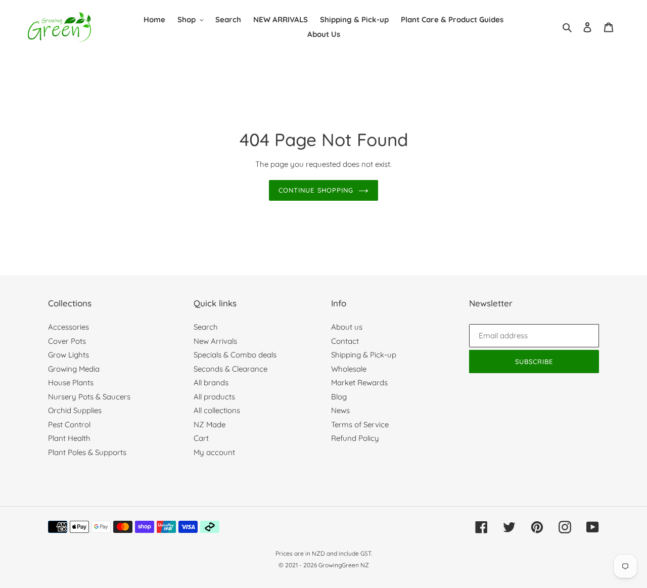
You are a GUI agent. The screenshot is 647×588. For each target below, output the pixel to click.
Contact (345, 341)
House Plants (71, 382)
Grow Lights (68, 354)
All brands (211, 382)
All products (214, 396)
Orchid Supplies (75, 410)
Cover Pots (67, 341)
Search (206, 327)
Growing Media (74, 369)
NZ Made (209, 424)
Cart (201, 438)
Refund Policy (355, 438)
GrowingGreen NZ (343, 565)
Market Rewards (359, 382)
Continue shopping (316, 190)
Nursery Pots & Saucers (89, 396)
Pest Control (69, 424)
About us (346, 327)
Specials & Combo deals (235, 354)
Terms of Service (360, 424)
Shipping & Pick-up (363, 354)
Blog (339, 396)
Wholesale (348, 369)
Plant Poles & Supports (87, 452)
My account (214, 452)
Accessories (68, 327)
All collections (217, 410)
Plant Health (69, 438)
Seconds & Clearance (230, 369)
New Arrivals (215, 341)
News (340, 410)
